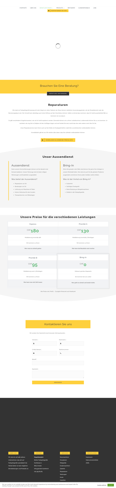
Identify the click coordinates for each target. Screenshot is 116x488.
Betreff (34, 359)
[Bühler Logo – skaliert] (58, 1)
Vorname (35, 340)
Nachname (62, 340)
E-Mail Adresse (37, 349)
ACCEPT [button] (111, 485)
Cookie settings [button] (101, 485)
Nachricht (35, 369)
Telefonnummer (64, 349)
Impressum (89, 457)
